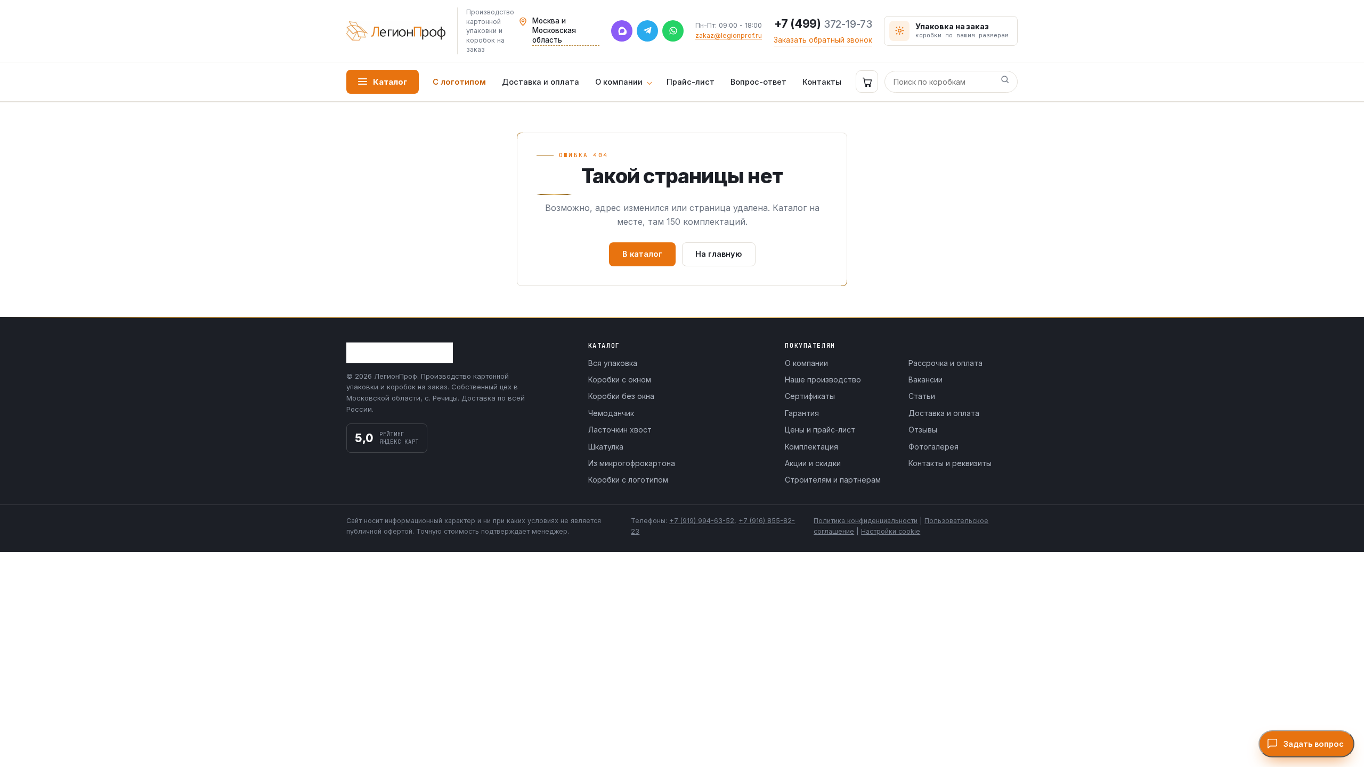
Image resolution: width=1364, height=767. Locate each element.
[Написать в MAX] (621, 31)
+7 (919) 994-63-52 (701, 521)
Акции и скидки (813, 463)
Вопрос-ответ (758, 81)
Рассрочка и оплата (945, 363)
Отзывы (922, 429)
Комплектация (811, 446)
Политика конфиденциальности (866, 521)
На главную (718, 253)
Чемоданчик (611, 413)
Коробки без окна (621, 396)
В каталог (642, 253)
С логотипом (459, 81)
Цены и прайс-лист (820, 429)
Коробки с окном (619, 379)
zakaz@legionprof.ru (728, 35)
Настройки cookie (890, 531)
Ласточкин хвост (620, 429)
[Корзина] (867, 81)
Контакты (821, 81)
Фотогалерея (933, 446)
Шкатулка (605, 446)
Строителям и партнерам (833, 479)
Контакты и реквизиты (950, 463)
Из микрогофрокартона (631, 463)
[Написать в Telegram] (647, 31)
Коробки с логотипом (628, 479)
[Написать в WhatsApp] (673, 31)
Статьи (921, 396)
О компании (619, 81)
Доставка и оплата (540, 81)
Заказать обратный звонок (823, 40)
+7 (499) (823, 23)
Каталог (390, 82)
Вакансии (925, 379)
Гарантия (802, 413)
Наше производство (823, 379)
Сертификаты (810, 396)
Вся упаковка (612, 363)
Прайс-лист (691, 81)
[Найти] (1005, 81)
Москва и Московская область (554, 30)
